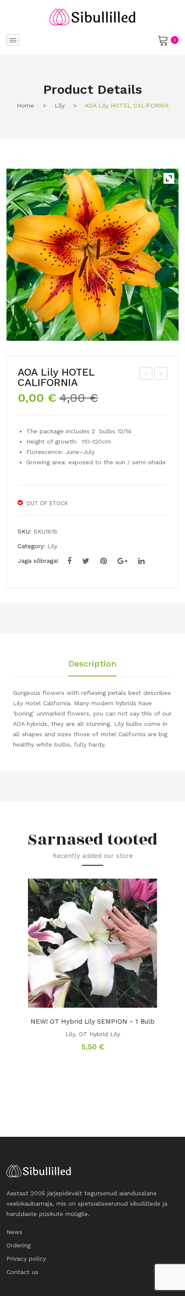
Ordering (18, 1245)
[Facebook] (69, 561)
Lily (60, 105)
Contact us (22, 1271)
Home (25, 105)
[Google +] (122, 561)
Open (12, 40)
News (14, 1231)
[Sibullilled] (92, 16)
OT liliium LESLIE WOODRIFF (161, 375)
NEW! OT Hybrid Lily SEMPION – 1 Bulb (92, 1021)
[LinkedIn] (141, 561)
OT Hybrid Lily (99, 1034)
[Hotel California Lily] (92, 255)
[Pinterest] (103, 561)
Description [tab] (92, 664)
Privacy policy (26, 1258)
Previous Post (146, 375)
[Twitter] (85, 561)
